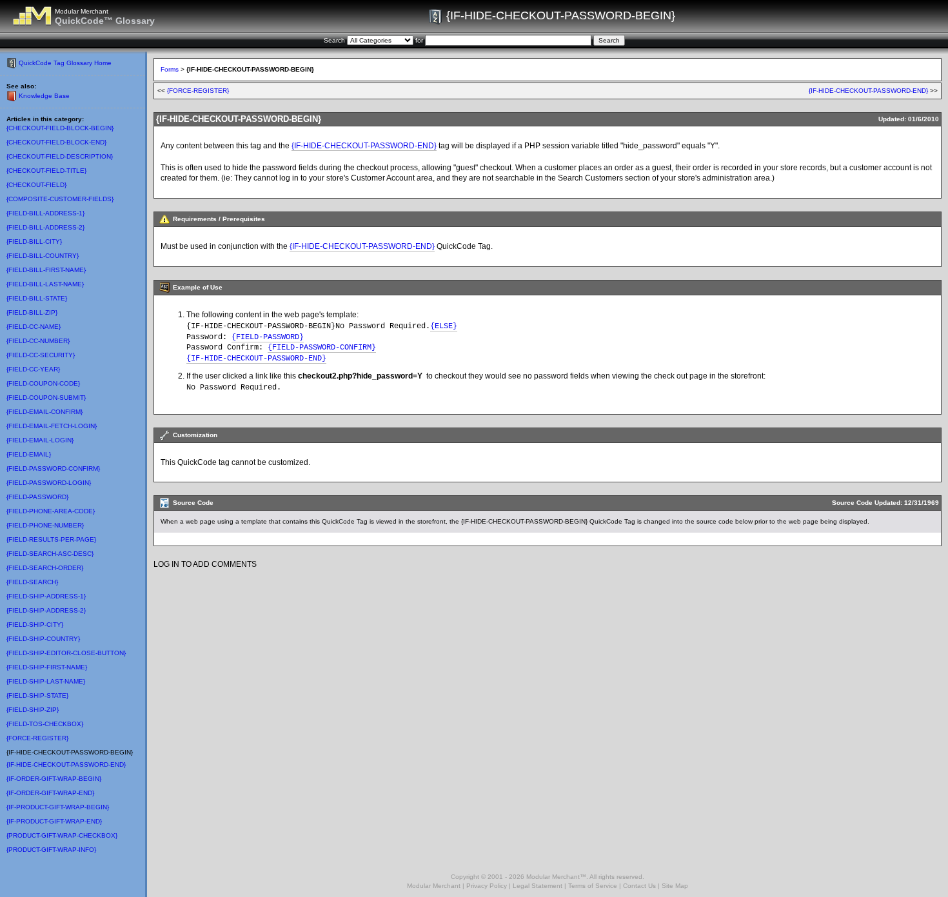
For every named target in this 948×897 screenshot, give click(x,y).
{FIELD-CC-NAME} (33, 326)
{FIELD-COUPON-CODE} (43, 383)
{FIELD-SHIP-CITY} (34, 624)
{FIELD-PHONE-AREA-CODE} (50, 511)
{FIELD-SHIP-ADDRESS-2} (46, 610)
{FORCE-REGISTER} (37, 738)
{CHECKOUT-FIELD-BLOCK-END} (56, 142)
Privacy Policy (486, 885)
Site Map (675, 885)
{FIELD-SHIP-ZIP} (32, 709)
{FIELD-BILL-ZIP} (31, 312)
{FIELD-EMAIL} (28, 454)
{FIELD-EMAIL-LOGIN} (40, 440)
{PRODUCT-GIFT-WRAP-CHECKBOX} (61, 835)
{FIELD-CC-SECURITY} (40, 355)
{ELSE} (443, 326)
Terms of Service (592, 885)
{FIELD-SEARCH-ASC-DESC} (50, 553)
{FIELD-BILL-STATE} (36, 298)
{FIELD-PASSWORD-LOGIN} (48, 482)
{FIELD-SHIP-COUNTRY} (43, 638)
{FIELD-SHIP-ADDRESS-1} (46, 596)
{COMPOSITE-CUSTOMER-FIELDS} (60, 198)
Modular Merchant (433, 885)
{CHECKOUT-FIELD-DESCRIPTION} (59, 156)
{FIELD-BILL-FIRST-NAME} (46, 269)
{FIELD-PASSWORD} (37, 496)
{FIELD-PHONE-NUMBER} (45, 525)
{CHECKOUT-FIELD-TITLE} (46, 170)
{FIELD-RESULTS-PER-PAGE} (51, 539)
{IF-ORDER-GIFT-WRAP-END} (50, 792)
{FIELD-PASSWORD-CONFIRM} (53, 468)
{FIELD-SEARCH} (32, 582)
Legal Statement (537, 885)
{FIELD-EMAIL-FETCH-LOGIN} (51, 425)
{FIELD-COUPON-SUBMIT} (46, 397)
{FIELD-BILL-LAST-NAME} (45, 284)
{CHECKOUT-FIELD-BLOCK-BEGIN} (60, 128)
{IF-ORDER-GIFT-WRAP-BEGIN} (53, 778)
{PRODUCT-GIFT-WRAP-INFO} (51, 849)
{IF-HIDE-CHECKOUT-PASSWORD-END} (66, 764)
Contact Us (639, 885)
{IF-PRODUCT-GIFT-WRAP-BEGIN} (57, 807)
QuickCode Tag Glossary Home (65, 62)
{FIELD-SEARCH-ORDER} (44, 567)
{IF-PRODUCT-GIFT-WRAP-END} (54, 821)
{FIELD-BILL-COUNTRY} (42, 255)
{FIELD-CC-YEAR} (33, 369)
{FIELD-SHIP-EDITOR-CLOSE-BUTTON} (66, 652)
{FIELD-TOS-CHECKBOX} (44, 723)
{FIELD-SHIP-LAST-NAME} (45, 681)
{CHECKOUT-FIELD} (36, 184)
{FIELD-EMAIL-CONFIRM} (44, 411)
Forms (170, 69)
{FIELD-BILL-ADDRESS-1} (45, 213)
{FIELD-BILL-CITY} (34, 241)
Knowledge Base (44, 95)
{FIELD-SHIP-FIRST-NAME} (46, 667)
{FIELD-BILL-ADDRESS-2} (45, 227)
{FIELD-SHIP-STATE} (37, 695)
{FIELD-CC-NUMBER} (38, 340)
